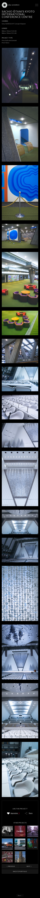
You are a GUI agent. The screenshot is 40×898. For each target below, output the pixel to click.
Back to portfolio (20, 871)
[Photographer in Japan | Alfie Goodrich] (11, 5)
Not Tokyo (5, 43)
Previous (11, 866)
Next (28, 866)
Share (30, 813)
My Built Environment (9, 40)
